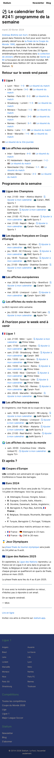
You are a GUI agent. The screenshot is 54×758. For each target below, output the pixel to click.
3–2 (34, 174)
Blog (48, 3)
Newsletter (38, 3)
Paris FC (31, 676)
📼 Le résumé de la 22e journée (18, 142)
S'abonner (7, 741)
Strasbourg (7, 686)
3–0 (26, 89)
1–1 (24, 130)
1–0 (22, 85)
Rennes (31, 681)
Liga (4, 709)
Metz (30, 667)
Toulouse (32, 686)
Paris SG (6, 681)
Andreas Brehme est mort (15, 35)
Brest (4, 652)
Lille (29, 657)
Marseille (6, 667)
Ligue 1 (5, 713)
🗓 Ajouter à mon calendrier (32, 209)
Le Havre (31, 652)
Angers (5, 647)
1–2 (30, 109)
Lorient (5, 662)
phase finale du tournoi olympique (22, 547)
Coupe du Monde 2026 (13, 705)
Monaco (5, 672)
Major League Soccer (12, 717)
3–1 (29, 123)
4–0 (29, 153)
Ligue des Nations (28, 561)
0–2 (28, 96)
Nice (4, 676)
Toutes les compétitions (14, 701)
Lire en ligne (8, 612)
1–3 (31, 103)
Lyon (30, 662)
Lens (4, 657)
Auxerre (31, 647)
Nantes (31, 672)
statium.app (39, 618)
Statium (7, 3)
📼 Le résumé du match (38, 85)
